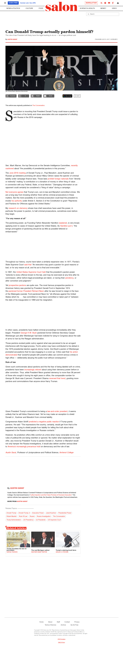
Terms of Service (50, 625)
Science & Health (87, 8)
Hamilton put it (66, 226)
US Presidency (28, 520)
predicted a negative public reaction (44, 422)
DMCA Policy (61, 642)
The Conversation (38, 105)
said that (28, 265)
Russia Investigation (44, 516)
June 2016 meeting (17, 173)
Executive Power (38, 513)
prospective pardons (17, 285)
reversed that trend (57, 378)
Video (114, 8)
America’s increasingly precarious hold (24, 447)
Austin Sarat (12, 39)
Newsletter (91, 3)
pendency (69, 278)
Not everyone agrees (14, 192)
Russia (32, 516)
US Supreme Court (54, 520)
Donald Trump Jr (24, 513)
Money (103, 8)
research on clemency (18, 208)
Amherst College (66, 453)
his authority (17, 201)
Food (41, 8)
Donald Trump (11, 513)
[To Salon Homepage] (61, 6)
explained (63, 223)
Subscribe (13, 3)
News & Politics (13, 8)
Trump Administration (13, 520)
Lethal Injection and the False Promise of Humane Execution (51, 495)
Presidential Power (64, 513)
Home (41, 622)
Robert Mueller (11, 516)
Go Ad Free (74, 625)
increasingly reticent (32, 370)
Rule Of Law (23, 516)
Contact (67, 622)
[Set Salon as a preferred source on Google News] (67, 95)
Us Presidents (40, 520)
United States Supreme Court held (31, 272)
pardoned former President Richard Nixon (26, 291)
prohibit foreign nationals (58, 179)
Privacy (76, 622)
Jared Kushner (51, 513)
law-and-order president (57, 411)
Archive (63, 625)
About (50, 622)
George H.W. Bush (29, 333)
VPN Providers (61, 639)
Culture (29, 8)
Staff (58, 622)
